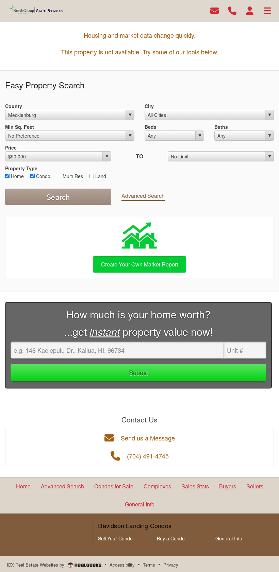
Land (100, 176)
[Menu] (267, 10)
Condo (42, 176)
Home (17, 176)
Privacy (170, 564)
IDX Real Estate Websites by (36, 564)
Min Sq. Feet (19, 126)
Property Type (21, 168)
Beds (151, 126)
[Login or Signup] (249, 10)
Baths (221, 126)
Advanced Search (143, 196)
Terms (149, 564)
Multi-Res (72, 176)
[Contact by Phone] (232, 10)
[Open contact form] (214, 10)
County (13, 106)
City (149, 106)
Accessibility (122, 564)
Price (11, 147)
